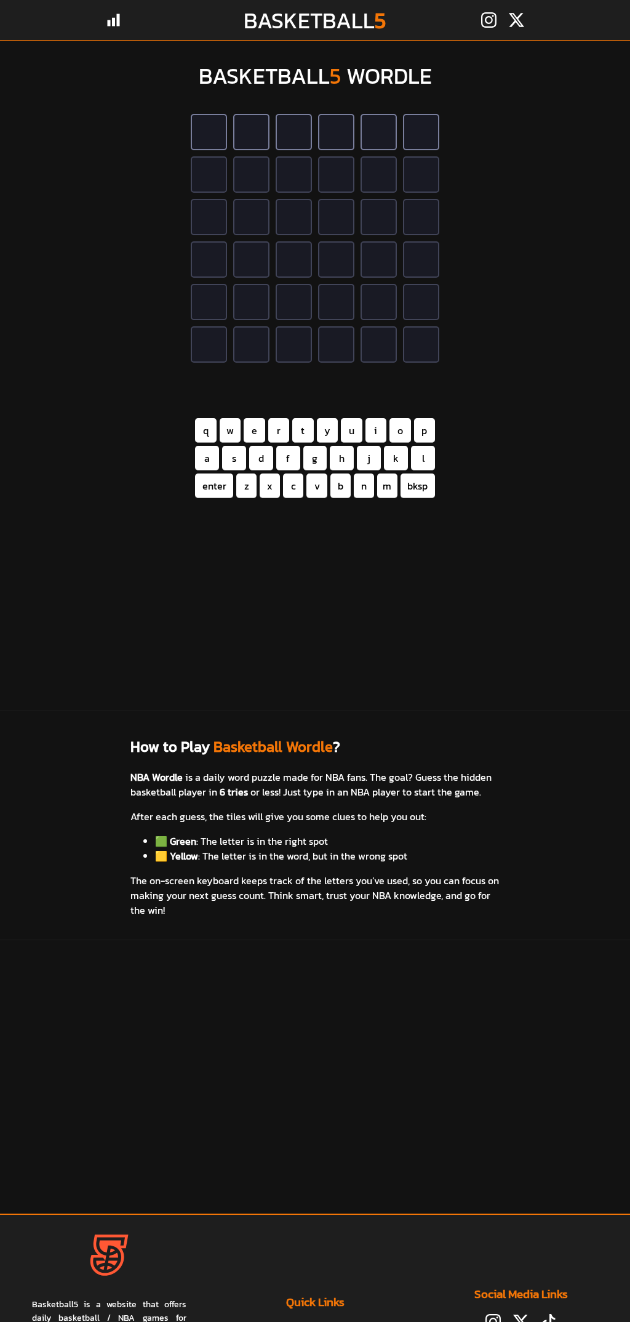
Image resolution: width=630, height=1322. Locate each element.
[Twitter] (516, 20)
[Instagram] (489, 20)
